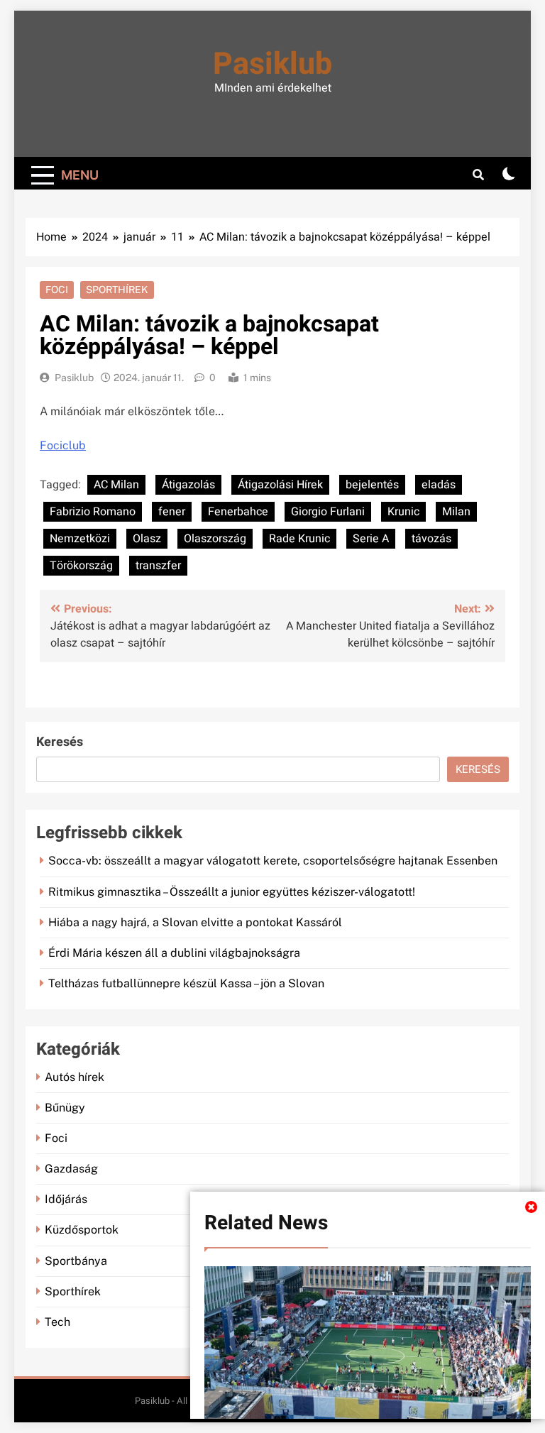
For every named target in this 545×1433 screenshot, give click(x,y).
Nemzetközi (80, 538)
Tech (57, 1322)
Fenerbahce (238, 511)
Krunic (403, 511)
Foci (56, 289)
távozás (431, 538)
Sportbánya (76, 1261)
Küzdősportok (82, 1229)
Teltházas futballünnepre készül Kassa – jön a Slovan (186, 983)
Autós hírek (74, 1077)
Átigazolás (188, 484)
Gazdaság (71, 1168)
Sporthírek (117, 289)
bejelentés (372, 484)
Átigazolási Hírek (280, 484)
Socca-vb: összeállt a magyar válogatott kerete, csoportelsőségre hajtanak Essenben (272, 860)
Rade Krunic (299, 538)
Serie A (371, 538)
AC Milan (116, 484)
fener (171, 511)
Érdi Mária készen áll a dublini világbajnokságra (174, 953)
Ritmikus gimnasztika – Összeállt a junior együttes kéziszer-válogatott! (231, 892)
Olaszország (215, 538)
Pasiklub (272, 64)
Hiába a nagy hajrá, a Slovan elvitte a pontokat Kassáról (195, 922)
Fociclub (63, 445)
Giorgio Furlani (328, 511)
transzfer (158, 565)
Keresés (59, 742)
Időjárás (66, 1199)
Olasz (147, 538)
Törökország (81, 565)
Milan (456, 511)
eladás (439, 484)
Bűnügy (65, 1107)
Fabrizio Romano (93, 511)
